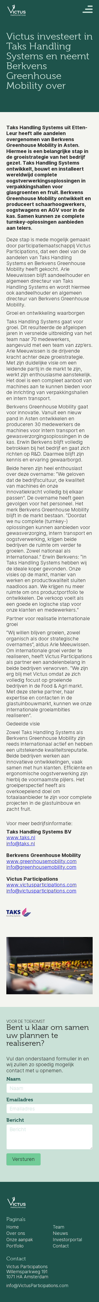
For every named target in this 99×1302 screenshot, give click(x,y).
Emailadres (19, 1100)
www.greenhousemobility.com (41, 861)
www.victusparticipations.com (41, 885)
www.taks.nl (20, 838)
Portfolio (15, 1245)
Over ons (15, 1233)
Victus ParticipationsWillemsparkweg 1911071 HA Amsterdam (27, 1271)
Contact (61, 1245)
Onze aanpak (19, 1239)
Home (12, 1227)
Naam (13, 1079)
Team (58, 1227)
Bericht (15, 1120)
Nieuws (60, 1233)
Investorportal (67, 1239)
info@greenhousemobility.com (41, 867)
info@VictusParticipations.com (37, 1285)
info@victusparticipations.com (41, 891)
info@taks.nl (20, 844)
